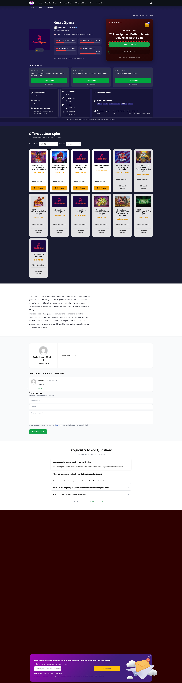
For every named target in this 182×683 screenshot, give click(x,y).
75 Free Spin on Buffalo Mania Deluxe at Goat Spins (59, 167)
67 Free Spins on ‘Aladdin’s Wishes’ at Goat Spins (101, 212)
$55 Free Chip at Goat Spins (59, 211)
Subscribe (107, 668)
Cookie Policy (100, 676)
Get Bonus (38, 188)
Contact (99, 3)
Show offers (33, 144)
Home (40, 3)
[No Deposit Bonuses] (31, 3)
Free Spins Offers (66, 3)
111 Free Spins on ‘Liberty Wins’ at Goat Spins (122, 167)
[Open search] (151, 3)
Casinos (40, 8)
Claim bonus (128, 44)
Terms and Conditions (87, 676)
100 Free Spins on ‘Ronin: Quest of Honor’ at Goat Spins (38, 167)
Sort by (62, 144)
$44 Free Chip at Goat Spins (80, 211)
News (91, 3)
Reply (40, 388)
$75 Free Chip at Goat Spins (38, 255)
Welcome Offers (81, 3)
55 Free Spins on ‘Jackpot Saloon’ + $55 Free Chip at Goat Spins (122, 213)
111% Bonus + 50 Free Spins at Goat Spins (80, 167)
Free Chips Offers (51, 3)
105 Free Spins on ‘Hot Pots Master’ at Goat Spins (38, 212)
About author (42, 363)
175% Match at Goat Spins (101, 166)
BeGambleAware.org (109, 119)
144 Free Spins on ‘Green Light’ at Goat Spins (143, 212)
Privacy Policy (58, 425)
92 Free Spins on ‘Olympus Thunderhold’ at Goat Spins (143, 168)
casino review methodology (76, 58)
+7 (47, 113)
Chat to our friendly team (98, 502)
